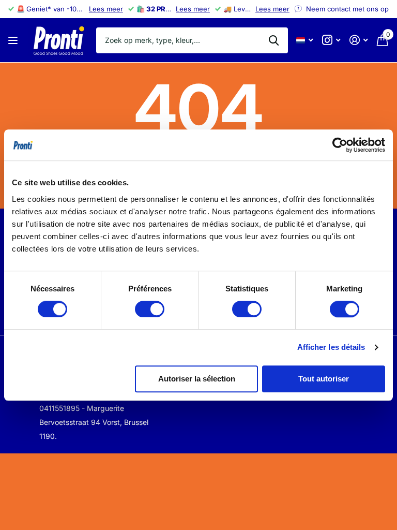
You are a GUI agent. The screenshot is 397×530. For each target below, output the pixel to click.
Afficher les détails (331, 347)
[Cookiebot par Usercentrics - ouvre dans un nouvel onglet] (340, 145)
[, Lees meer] (331, 40)
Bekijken (14, 40)
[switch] (149, 309)
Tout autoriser (323, 378)
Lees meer (106, 9)
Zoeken (273, 40)
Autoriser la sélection (196, 378)
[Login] (358, 40)
